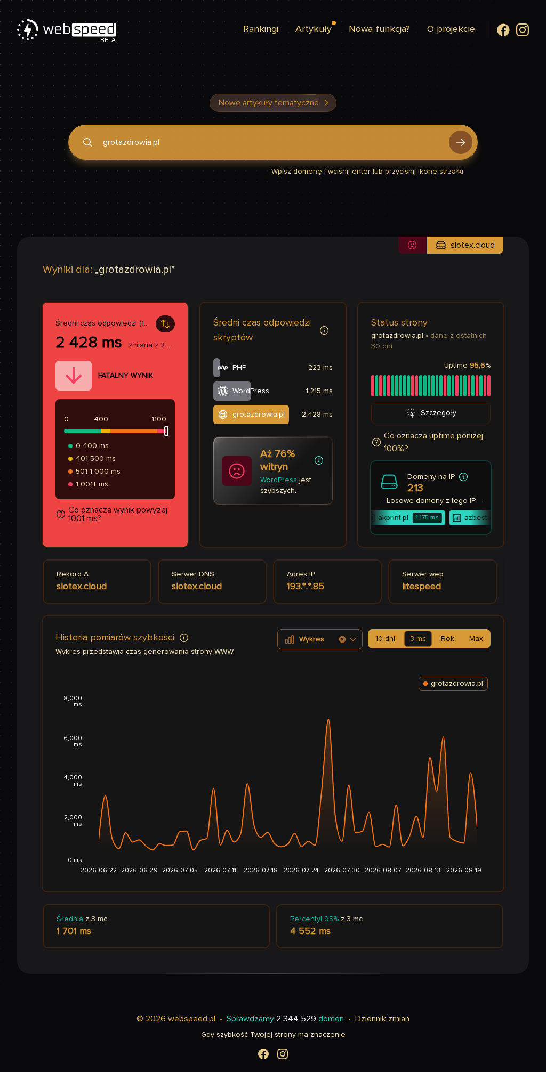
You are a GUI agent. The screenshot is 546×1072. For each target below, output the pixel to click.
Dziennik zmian (382, 1018)
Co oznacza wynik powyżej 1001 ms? (117, 514)
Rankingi (260, 29)
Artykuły (313, 29)
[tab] (385, 639)
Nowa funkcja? (379, 29)
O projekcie (451, 29)
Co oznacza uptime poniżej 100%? (433, 442)
